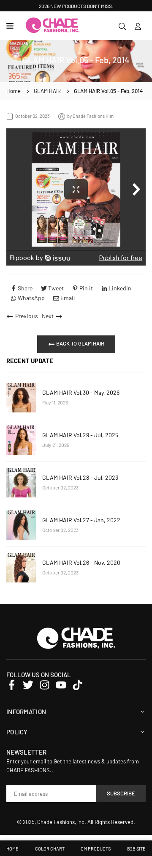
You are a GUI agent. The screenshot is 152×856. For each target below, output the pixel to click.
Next (48, 315)
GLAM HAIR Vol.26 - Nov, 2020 (81, 562)
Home (13, 91)
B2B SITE (136, 848)
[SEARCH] (122, 26)
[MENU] (11, 26)
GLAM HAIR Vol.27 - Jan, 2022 (81, 520)
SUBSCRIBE (121, 793)
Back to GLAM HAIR (79, 343)
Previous (26, 315)
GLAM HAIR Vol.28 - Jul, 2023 (80, 477)
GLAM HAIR (47, 91)
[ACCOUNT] (138, 26)
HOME (12, 848)
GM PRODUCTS (96, 848)
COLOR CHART (50, 848)
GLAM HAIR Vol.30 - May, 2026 (80, 392)
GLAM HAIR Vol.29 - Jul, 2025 (80, 435)
